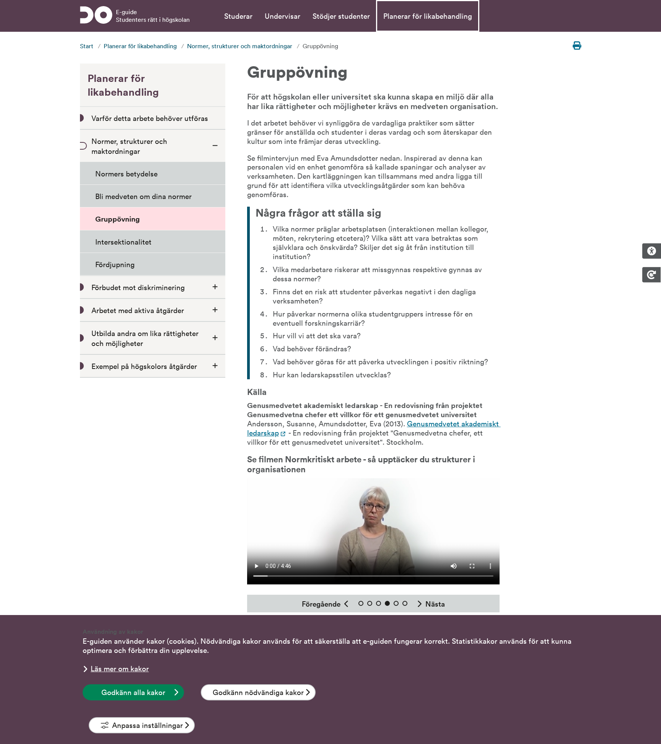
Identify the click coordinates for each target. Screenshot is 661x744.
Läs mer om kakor (120, 668)
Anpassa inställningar (147, 725)
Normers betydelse (126, 173)
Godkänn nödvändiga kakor (258, 692)
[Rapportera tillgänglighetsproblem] (651, 251)
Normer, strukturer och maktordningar (239, 46)
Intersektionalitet (123, 241)
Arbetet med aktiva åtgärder (137, 310)
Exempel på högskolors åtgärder (144, 366)
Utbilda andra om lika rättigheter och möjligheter (145, 338)
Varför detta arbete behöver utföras (149, 118)
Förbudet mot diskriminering (138, 287)
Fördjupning (115, 264)
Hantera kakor (651, 275)
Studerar (238, 16)
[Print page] (577, 45)
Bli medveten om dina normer (143, 196)
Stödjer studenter (341, 16)
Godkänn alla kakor (133, 692)
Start (86, 46)
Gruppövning (117, 219)
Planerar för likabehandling (427, 16)
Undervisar (282, 16)
